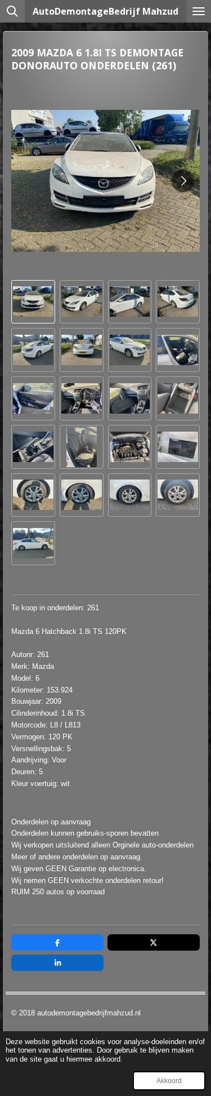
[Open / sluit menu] (198, 11)
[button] (33, 302)
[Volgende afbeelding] (183, 181)
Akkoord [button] (169, 1080)
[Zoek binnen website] (12, 11)
